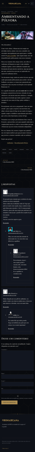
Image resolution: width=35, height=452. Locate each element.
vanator (10, 152)
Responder (6, 223)
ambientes (4, 149)
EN (28, 3)
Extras (16, 11)
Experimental (10, 11)
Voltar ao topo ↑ (5, 448)
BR (26, 3)
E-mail (3, 381)
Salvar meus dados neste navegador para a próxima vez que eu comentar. (17, 398)
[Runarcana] (15, 3)
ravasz (27, 149)
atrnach (15, 149)
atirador (10, 149)
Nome (3, 373)
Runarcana (3, 11)
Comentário (4, 349)
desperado (22, 149)
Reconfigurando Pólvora (21, 143)
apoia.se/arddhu (11, 56)
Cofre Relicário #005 (8, 162)
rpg (32, 149)
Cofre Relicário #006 (26, 170)
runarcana (4, 152)
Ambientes (10, 143)
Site (2, 388)
